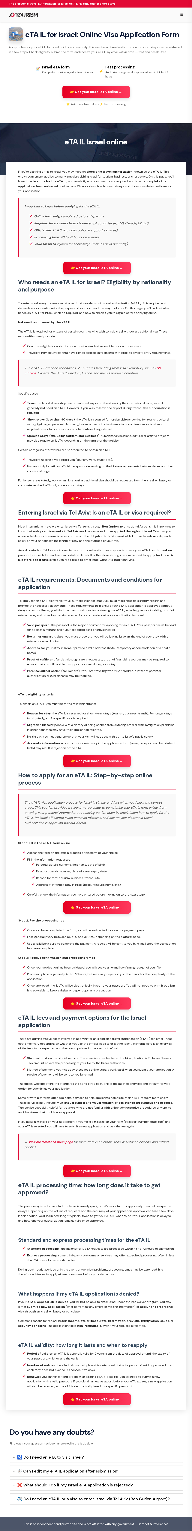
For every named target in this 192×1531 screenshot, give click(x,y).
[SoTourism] (23, 14)
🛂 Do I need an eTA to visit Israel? (50, 1457)
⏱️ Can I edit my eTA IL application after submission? (68, 1471)
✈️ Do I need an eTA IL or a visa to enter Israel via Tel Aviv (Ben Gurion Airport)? (93, 1499)
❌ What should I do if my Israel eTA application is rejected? (75, 1485)
